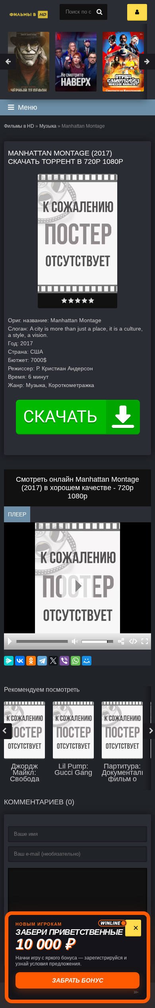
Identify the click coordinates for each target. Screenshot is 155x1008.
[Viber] (64, 661)
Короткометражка (71, 385)
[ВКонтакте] (20, 661)
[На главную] (20, 12)
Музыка (47, 126)
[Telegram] (42, 661)
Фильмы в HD (19, 126)
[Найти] (99, 12)
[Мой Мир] (86, 661)
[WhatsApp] (75, 661)
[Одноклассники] (31, 661)
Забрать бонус (77, 980)
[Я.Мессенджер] (9, 661)
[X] (53, 661)
